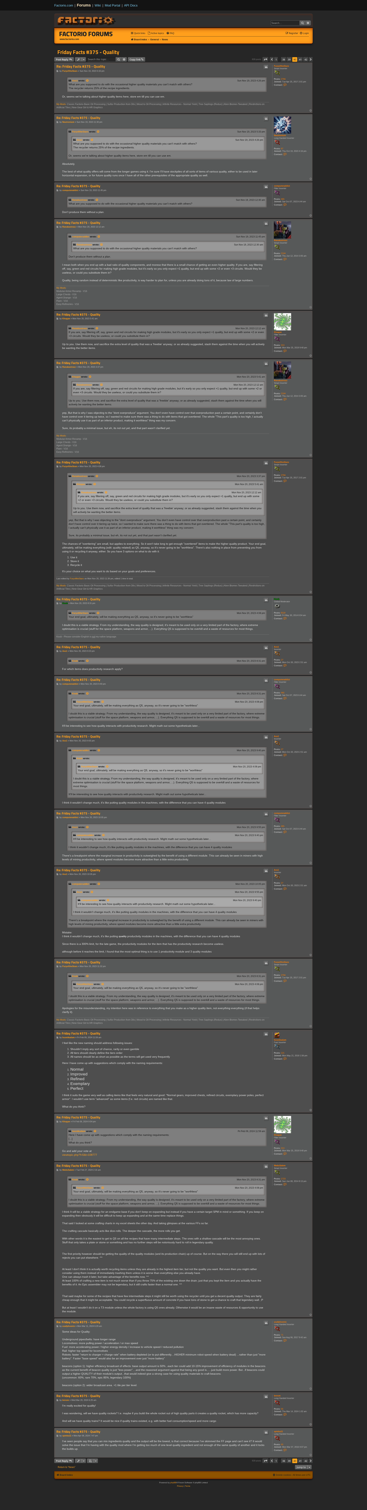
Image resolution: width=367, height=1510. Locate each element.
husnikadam (280, 1040)
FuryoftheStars (281, 66)
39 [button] (289, 59)
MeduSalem (280, 1165)
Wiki (98, 5)
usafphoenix (280, 1322)
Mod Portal (112, 5)
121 (282, 1053)
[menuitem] (156, 33)
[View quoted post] (87, 81)
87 (282, 148)
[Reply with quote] (266, 67)
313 (282, 345)
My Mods (61, 104)
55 (282, 1409)
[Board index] (86, 20)
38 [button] (283, 59)
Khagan (278, 332)
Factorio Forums (86, 34)
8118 (283, 613)
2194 (283, 253)
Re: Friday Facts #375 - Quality (80, 66)
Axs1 (75, 80)
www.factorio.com (69, 39)
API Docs (131, 5)
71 (282, 1335)
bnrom (277, 1396)
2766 (283, 79)
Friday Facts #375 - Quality (88, 52)
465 (282, 199)
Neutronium (280, 135)
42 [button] (305, 59)
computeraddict (282, 186)
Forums (84, 5)
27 (282, 660)
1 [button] (276, 59)
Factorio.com (63, 5)
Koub (276, 599)
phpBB (173, 1483)
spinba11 (278, 1431)
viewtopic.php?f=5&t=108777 (79, 1154)
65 (282, 1444)
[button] (265, 59)
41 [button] (300, 59)
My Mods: (61, 288)
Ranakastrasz (79, 200)
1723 (283, 1179)
